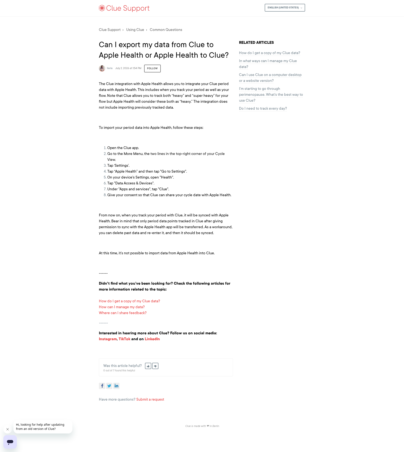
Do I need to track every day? (263, 108)
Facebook (102, 386)
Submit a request (150, 399)
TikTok (124, 338)
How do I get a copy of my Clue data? (129, 301)
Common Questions (166, 29)
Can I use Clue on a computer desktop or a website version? (270, 77)
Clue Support (110, 29)
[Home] (124, 8)
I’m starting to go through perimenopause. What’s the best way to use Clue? (271, 94)
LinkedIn (152, 338)
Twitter (109, 386)
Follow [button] (152, 68)
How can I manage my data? (122, 306)
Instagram (108, 338)
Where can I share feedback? (123, 312)
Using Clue (135, 29)
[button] (148, 366)
